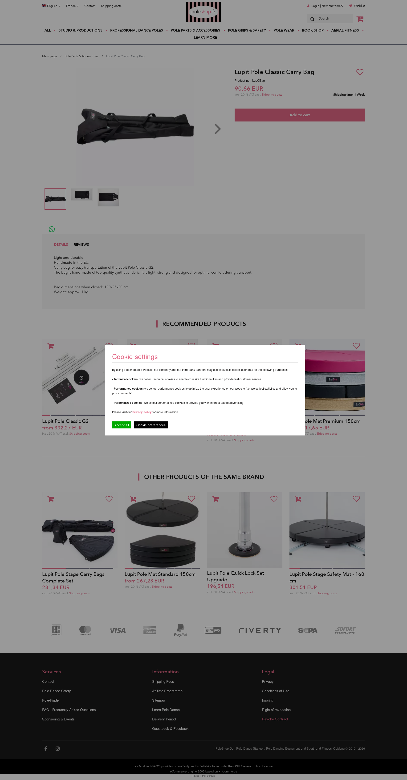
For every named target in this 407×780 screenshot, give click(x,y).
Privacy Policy (142, 412)
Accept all (121, 424)
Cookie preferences (151, 424)
